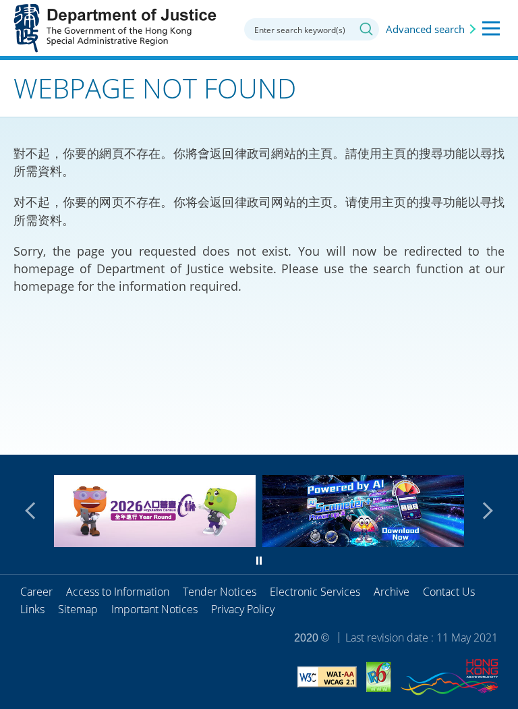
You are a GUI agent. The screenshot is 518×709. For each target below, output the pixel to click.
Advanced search (425, 29)
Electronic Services (315, 591)
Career (36, 591)
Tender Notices (219, 591)
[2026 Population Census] (155, 542)
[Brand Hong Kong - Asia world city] (449, 679)
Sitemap (78, 609)
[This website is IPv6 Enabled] (378, 679)
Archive (391, 591)
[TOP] (500, 436)
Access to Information (117, 591)
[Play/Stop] (259, 560)
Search (366, 29)
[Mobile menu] (491, 28)
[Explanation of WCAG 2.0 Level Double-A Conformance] (327, 679)
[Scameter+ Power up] (363, 542)
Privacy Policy (243, 609)
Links (32, 609)
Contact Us (449, 591)
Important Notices (154, 609)
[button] (33, 510)
